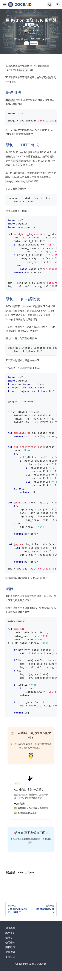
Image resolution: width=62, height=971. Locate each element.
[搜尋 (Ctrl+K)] (49, 4)
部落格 (9, 937)
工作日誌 (10, 957)
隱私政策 (10, 947)
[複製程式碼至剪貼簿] (53, 113)
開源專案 (10, 928)
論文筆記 (10, 933)
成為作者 (10, 952)
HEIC (26, 43)
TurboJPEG (33, 43)
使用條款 (10, 942)
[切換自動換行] (47, 113)
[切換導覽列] (4, 4)
